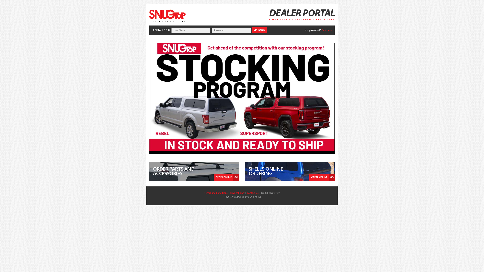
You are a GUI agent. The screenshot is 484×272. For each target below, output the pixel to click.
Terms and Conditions (216, 193)
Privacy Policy (237, 193)
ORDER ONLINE (227, 177)
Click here (326, 30)
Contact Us (253, 193)
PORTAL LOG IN (161, 30)
